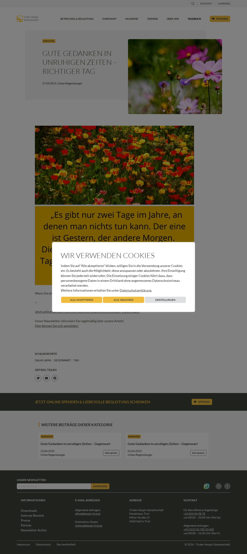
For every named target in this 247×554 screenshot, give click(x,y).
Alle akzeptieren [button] (81, 299)
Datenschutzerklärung (135, 290)
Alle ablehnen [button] (123, 299)
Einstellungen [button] (165, 299)
